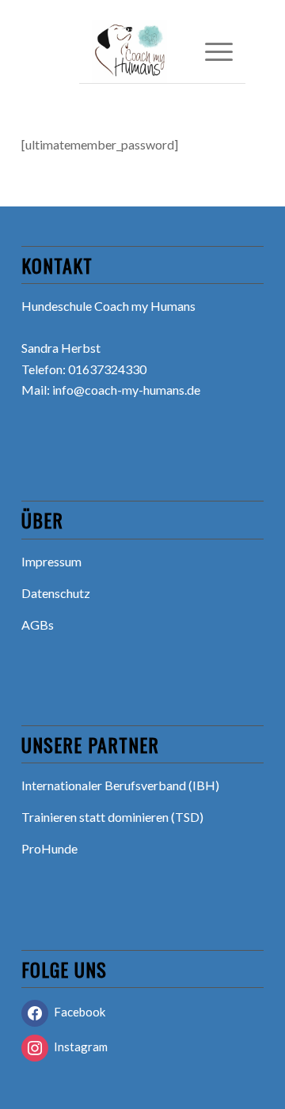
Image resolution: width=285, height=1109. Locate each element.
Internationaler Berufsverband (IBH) (120, 785)
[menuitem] (211, 51)
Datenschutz (55, 592)
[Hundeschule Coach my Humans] (148, 51)
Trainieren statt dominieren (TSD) (112, 816)
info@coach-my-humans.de (126, 389)
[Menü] (211, 51)
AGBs (37, 624)
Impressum (51, 561)
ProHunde (49, 848)
